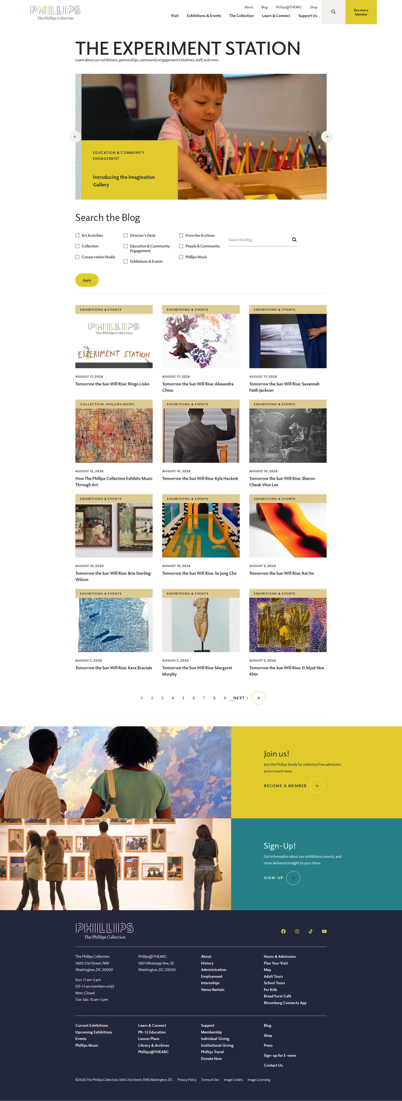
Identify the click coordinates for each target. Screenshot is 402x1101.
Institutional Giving (217, 1045)
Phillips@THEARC (289, 7)
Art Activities (92, 235)
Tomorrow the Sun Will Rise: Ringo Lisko (112, 383)
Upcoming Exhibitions (93, 1032)
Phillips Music (196, 257)
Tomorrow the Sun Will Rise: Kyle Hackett (200, 478)
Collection (90, 246)
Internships (210, 982)
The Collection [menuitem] (241, 15)
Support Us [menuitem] (308, 15)
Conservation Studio (98, 257)
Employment (211, 976)
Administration (213, 969)
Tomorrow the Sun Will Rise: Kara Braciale (113, 667)
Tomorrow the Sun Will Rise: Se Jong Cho (199, 573)
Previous (75, 137)
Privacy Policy (187, 1080)
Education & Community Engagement (150, 248)
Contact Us (273, 1065)
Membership (211, 1032)
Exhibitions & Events (146, 261)
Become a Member (361, 12)
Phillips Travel (212, 1051)
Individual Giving (215, 1038)
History (207, 963)
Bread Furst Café (277, 996)
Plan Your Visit (276, 963)
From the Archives (200, 235)
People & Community (203, 246)
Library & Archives (153, 1045)
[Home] (104, 938)
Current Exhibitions (91, 1025)
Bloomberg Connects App (285, 1002)
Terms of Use (210, 1080)
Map (267, 969)
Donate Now (211, 1058)
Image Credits (233, 1080)
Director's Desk (142, 235)
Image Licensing (259, 1080)
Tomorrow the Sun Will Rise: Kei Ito (281, 573)
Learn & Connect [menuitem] (276, 15)
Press (268, 1045)
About (249, 7)
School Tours (274, 982)
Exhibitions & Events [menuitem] (204, 15)
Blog (265, 7)
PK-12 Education (152, 1032)
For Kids (270, 989)
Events (80, 1038)
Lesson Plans (148, 1038)
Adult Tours (273, 976)
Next (327, 137)
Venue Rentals (212, 989)
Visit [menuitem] (175, 15)
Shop (313, 7)
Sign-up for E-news (280, 1055)
